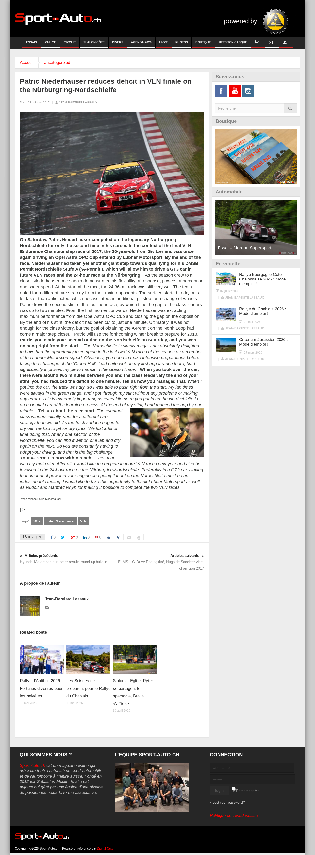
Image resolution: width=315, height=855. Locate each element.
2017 (36, 521)
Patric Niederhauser (60, 521)
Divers (117, 42)
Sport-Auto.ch (32, 765)
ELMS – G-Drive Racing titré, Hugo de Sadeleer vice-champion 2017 (161, 561)
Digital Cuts (105, 848)
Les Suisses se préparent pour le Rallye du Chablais (88, 688)
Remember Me (248, 791)
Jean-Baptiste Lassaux (78, 102)
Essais (31, 42)
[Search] (290, 108)
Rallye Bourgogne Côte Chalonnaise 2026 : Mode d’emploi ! (262, 279)
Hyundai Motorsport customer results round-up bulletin (63, 558)
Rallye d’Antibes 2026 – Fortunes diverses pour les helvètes (41, 688)
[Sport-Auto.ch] (58, 18)
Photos (181, 42)
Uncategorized (57, 62)
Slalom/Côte (94, 42)
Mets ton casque (233, 42)
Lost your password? (228, 802)
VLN (83, 521)
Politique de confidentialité (234, 815)
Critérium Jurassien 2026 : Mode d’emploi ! (263, 342)
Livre (163, 42)
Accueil (26, 62)
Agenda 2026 (141, 42)
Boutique (203, 42)
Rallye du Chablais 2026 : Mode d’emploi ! (262, 311)
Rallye (50, 42)
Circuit (70, 42)
